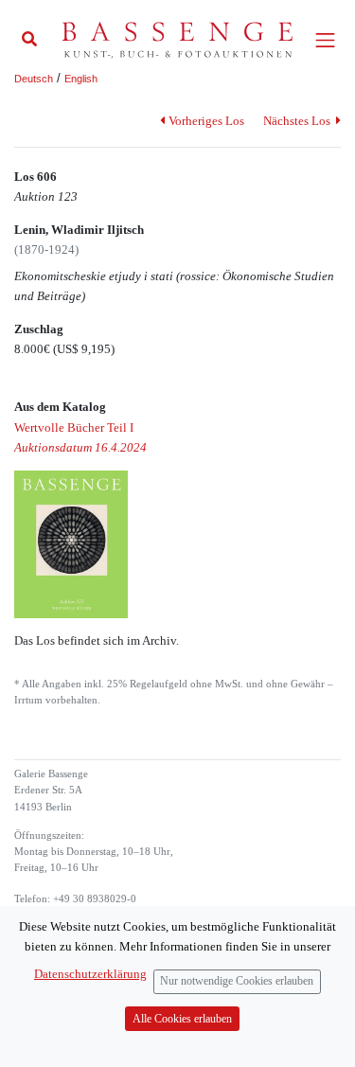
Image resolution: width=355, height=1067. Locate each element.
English (81, 78)
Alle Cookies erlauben (182, 1019)
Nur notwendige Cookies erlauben (236, 981)
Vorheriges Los (206, 121)
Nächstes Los (298, 121)
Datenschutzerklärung (90, 974)
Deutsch (33, 78)
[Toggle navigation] (325, 40)
